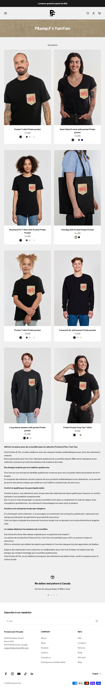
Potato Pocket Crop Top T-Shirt (77, 427)
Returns (81, 647)
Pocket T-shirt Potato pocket (27, 129)
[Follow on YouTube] (19, 674)
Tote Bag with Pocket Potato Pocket (77, 229)
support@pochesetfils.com (16, 648)
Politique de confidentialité (53, 662)
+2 (34, 136)
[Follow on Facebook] (6, 674)
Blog (80, 662)
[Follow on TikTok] (25, 674)
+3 (34, 240)
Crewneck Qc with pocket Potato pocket (77, 330)
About (43, 638)
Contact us (46, 657)
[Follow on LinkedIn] (32, 674)
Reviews (45, 647)
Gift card (81, 657)
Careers (44, 652)
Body (80, 652)
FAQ (79, 638)
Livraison (82, 643)
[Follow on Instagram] (12, 674)
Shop (43, 643)
